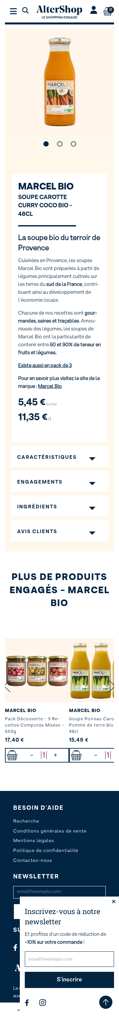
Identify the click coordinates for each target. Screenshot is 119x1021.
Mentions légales (33, 840)
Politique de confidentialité (45, 850)
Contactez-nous (32, 860)
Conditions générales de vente (50, 831)
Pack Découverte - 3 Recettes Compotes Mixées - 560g (34, 725)
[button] (46, 144)
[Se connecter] (93, 11)
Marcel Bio (46, 186)
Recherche (26, 821)
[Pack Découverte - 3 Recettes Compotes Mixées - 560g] (37, 670)
